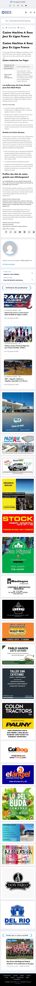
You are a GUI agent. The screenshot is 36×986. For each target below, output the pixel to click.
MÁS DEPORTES (17, 979)
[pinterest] (24, 232)
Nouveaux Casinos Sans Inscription (11, 222)
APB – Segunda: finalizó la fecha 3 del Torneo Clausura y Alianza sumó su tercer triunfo (17, 962)
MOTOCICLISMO (20, 977)
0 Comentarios (22, 27)
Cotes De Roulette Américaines (13, 280)
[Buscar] (30, 12)
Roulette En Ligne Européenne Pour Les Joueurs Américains (17, 201)
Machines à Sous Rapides (11, 274)
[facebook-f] (10, 5)
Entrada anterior (7, 271)
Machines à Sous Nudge (9, 104)
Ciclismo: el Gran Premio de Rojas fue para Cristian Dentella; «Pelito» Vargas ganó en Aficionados (17, 347)
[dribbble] (18, 5)
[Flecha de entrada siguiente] (32, 280)
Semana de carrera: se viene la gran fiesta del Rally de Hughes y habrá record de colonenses (16, 314)
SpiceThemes (18, 983)
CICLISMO (28, 975)
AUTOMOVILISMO (7, 975)
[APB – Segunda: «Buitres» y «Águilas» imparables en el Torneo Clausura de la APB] (18, 367)
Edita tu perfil (24, 260)
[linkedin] (15, 232)
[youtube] (26, 5)
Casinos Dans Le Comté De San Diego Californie (15, 226)
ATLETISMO (15, 975)
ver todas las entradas (9, 264)
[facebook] (6, 232)
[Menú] (26, 12)
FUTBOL (6, 977)
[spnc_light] (34, 12)
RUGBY (27, 977)
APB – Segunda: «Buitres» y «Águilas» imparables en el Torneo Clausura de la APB (16, 380)
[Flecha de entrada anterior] (32, 273)
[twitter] (10, 232)
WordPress (18, 982)
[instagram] (22, 5)
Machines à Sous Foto (8, 224)
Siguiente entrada (7, 277)
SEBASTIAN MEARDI (11, 310)
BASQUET (6, 940)
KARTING (12, 977)
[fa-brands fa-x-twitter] (14, 5)
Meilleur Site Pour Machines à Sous (11, 199)
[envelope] (20, 232)
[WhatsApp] (29, 232)
